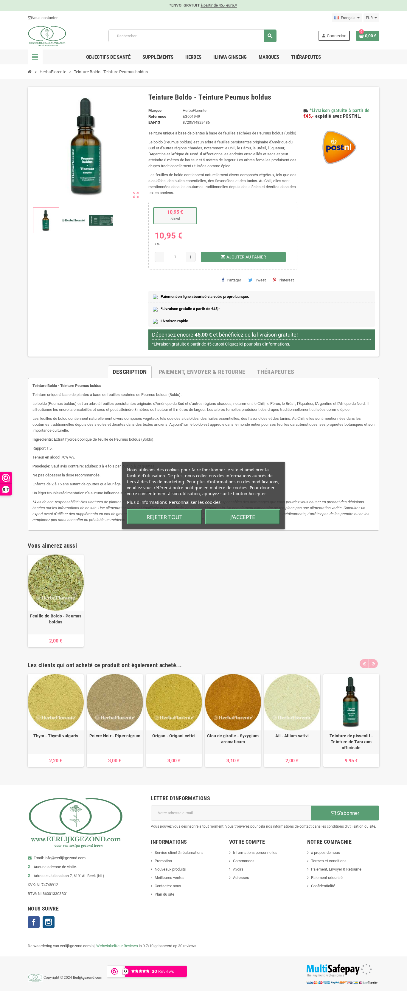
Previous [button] (364, 663)
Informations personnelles (255, 852)
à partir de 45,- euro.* (219, 5)
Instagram (49, 922)
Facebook (34, 922)
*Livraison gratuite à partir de (340, 110)
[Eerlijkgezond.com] (47, 35)
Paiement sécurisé (327, 877)
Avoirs (238, 869)
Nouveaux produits (170, 869)
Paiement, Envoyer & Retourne (336, 869)
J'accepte (242, 517)
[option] (55, 601)
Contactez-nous (168, 886)
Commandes (243, 861)
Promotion (163, 861)
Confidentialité (323, 886)
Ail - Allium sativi (292, 735)
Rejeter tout (164, 517)
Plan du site (164, 894)
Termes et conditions (329, 861)
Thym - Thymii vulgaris (55, 735)
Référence (157, 116)
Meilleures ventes (169, 877)
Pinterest (286, 280)
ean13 (154, 122)
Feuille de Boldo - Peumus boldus (56, 619)
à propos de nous (325, 852)
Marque (154, 110)
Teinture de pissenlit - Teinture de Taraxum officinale (351, 741)
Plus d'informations (147, 502)
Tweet (260, 280)
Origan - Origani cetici (173, 735)
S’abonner (347, 813)
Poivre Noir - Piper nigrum (114, 735)
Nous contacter (45, 18)
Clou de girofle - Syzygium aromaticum (233, 738)
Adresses (241, 877)
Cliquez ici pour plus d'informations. (257, 344)
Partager (234, 280)
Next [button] (373, 663)
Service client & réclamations (179, 852)
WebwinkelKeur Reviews (117, 946)
